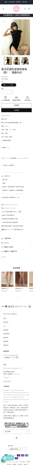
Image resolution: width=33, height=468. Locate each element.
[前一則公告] (3, 2)
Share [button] (4, 257)
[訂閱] (28, 432)
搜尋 (4, 318)
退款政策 (5, 330)
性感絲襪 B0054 (5, 288)
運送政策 (5, 337)
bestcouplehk (7, 381)
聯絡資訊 (5, 345)
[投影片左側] (2, 61)
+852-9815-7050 (14, 355)
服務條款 (5, 341)
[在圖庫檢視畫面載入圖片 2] (16, 61)
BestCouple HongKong (11, 461)
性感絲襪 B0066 (19, 288)
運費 (7, 79)
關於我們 (5, 322)
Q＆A (4, 326)
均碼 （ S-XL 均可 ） (8, 85)
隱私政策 (9, 464)
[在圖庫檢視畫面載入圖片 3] (25, 61)
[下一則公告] (30, 2)
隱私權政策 (6, 334)
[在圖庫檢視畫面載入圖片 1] (8, 61)
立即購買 (16, 110)
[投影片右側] (31, 61)
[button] (3, 9)
